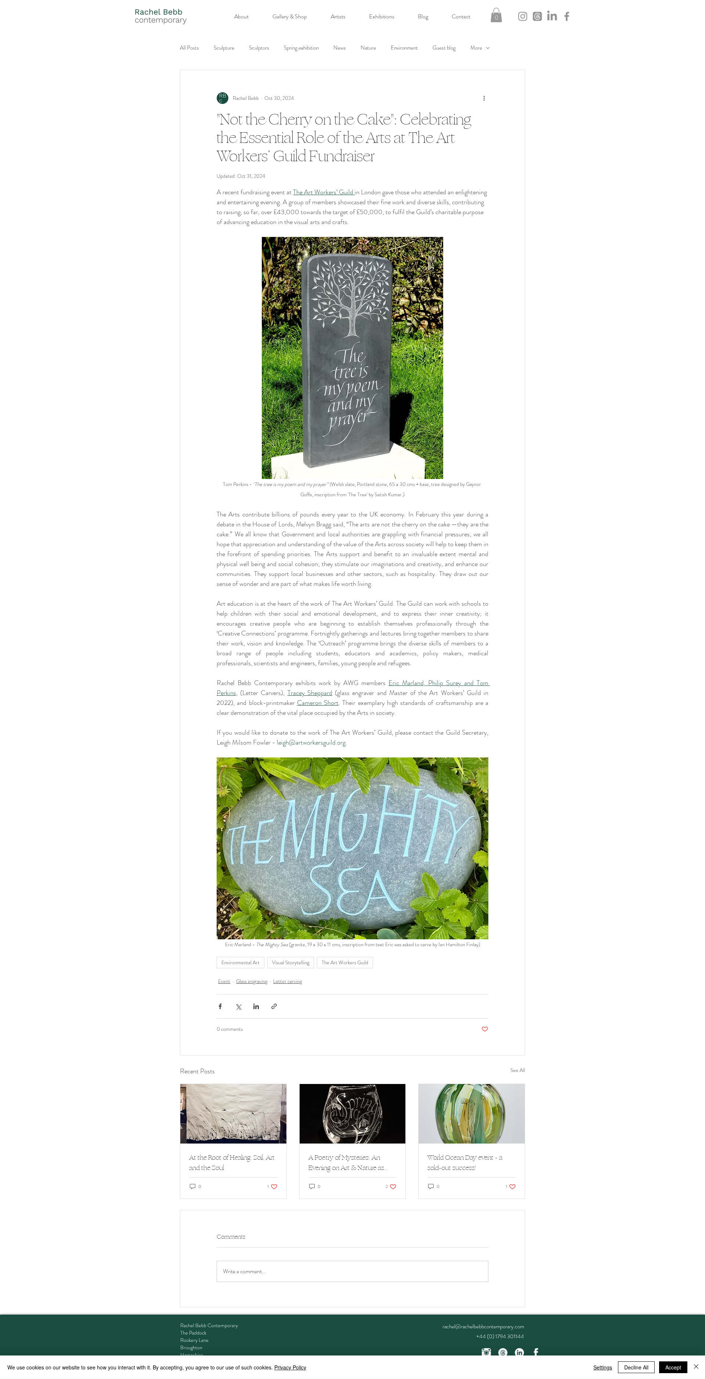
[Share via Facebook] (220, 1006)
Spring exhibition (301, 48)
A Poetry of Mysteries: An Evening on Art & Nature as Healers (346, 1162)
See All (517, 1070)
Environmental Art (240, 962)
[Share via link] (274, 1006)
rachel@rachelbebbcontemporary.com (483, 1326)
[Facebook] (567, 16)
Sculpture (224, 48)
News (339, 48)
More (476, 48)
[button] (496, 15)
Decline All (636, 1367)
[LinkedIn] (552, 16)
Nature (368, 48)
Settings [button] (602, 1367)
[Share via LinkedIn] (256, 1006)
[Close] (696, 1367)
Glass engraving (251, 981)
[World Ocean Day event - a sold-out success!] (472, 1114)
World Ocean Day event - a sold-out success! (464, 1162)
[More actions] (484, 98)
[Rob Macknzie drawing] (233, 1114)
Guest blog (444, 48)
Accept (673, 1367)
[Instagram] (523, 16)
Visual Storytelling (290, 962)
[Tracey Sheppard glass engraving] (353, 1114)
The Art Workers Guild (345, 962)
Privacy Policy (290, 1367)
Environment (404, 48)
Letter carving (287, 981)
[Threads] (537, 16)
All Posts (189, 48)
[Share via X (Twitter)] (238, 1006)
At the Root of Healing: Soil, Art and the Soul (232, 1162)
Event (224, 981)
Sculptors (259, 48)
